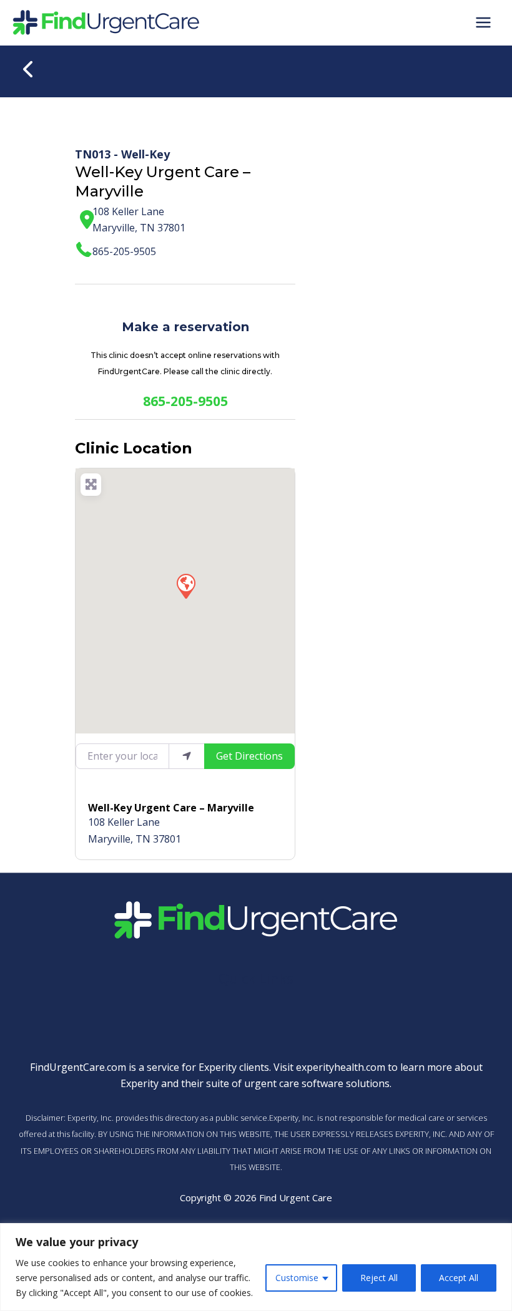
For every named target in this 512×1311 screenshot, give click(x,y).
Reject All (379, 1278)
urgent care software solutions (317, 1083)
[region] (256, 1267)
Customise (296, 1278)
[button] (185, 585)
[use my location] (187, 755)
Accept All (458, 1278)
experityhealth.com (340, 1067)
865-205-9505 (124, 251)
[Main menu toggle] (483, 22)
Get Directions (249, 756)
